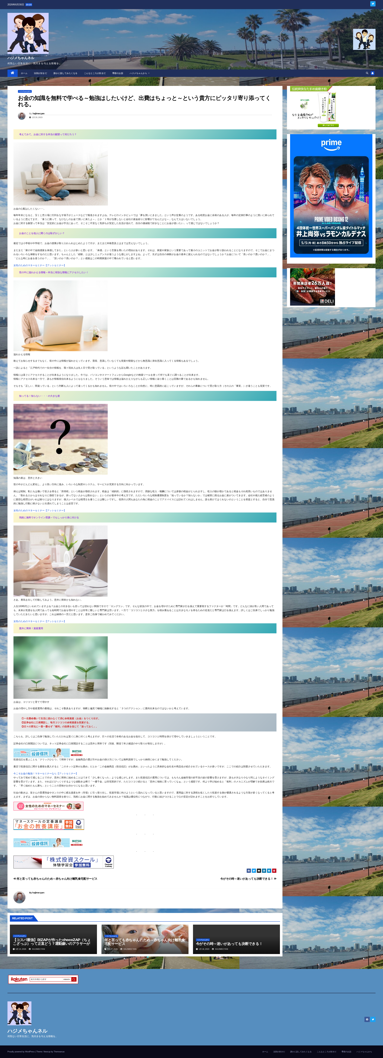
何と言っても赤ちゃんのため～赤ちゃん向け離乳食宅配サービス (56, 878)
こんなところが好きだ (95, 73)
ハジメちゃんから (139, 73)
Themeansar (59, 1052)
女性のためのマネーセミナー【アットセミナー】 (39, 265)
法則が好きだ (40, 73)
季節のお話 (117, 73)
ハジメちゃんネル (20, 58)
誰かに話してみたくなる (65, 73)
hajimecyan (39, 113)
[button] (367, 73)
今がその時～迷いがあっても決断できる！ (247, 878)
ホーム (24, 73)
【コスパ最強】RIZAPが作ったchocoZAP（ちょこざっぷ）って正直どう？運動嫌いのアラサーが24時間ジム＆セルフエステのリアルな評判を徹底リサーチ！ (52, 945)
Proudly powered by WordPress (21, 1052)
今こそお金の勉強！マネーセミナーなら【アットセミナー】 (45, 773)
